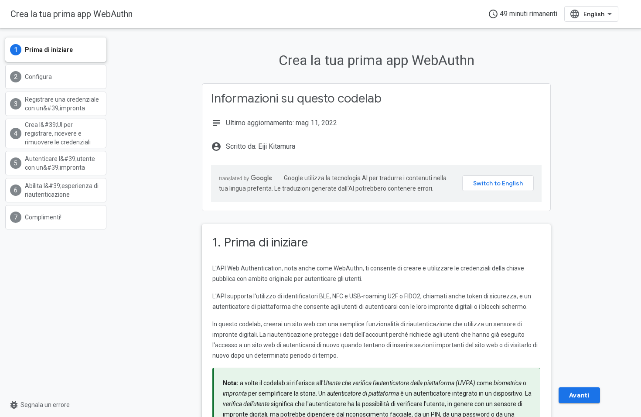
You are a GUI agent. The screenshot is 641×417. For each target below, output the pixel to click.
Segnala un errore (39, 404)
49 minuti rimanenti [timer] (522, 14)
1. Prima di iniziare (260, 242)
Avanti (579, 395)
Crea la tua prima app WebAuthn (71, 14)
